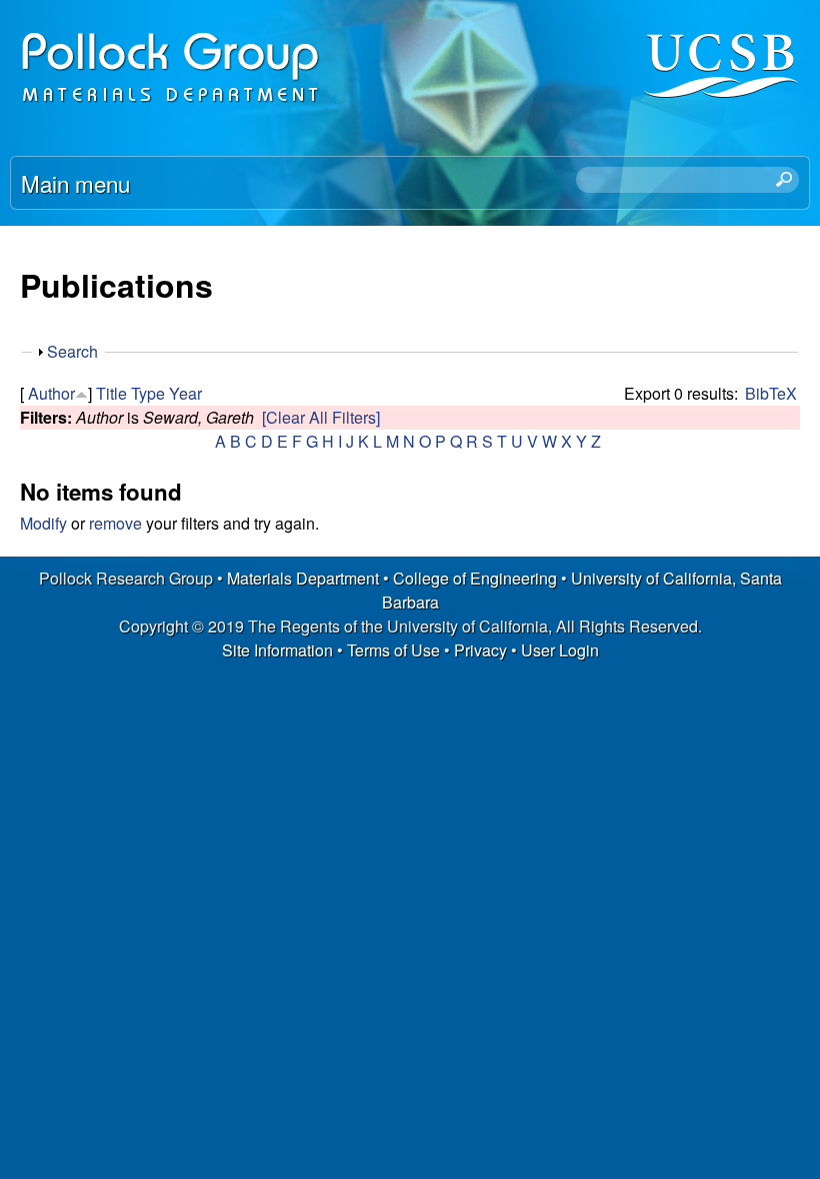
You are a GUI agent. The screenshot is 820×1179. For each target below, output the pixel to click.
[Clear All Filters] (321, 417)
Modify (43, 523)
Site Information (277, 649)
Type (148, 393)
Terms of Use (393, 649)
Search (72, 351)
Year (185, 393)
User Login (560, 649)
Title (111, 393)
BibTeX (771, 393)
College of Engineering (475, 578)
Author (51, 393)
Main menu (75, 183)
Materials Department (303, 578)
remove (115, 523)
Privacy (480, 649)
